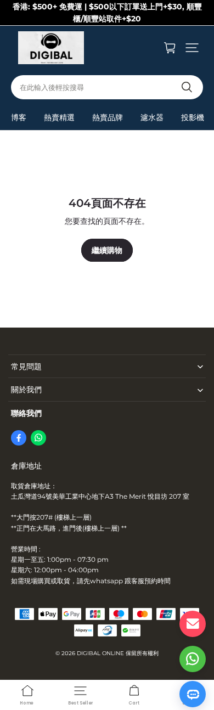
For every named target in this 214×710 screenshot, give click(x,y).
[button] (192, 48)
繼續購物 (107, 250)
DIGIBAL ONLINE (100, 653)
